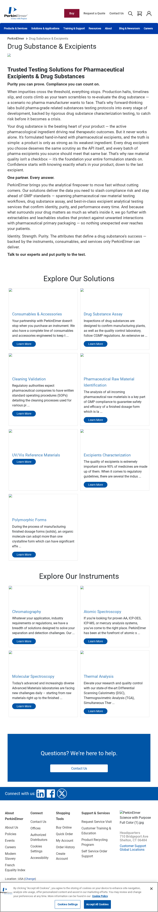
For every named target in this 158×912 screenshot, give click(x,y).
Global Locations (132, 850)
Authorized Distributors (38, 837)
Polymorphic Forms (29, 519)
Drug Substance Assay (103, 314)
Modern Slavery (10, 856)
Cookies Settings (68, 904)
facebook (51, 793)
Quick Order (64, 834)
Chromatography (26, 611)
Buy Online (64, 827)
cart (139, 13)
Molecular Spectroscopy (33, 676)
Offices (35, 828)
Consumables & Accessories (37, 314)
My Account (64, 841)
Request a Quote (94, 13)
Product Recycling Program (94, 842)
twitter (62, 793)
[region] (79, 897)
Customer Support (133, 846)
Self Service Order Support (94, 853)
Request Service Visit (96, 822)
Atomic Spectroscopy (102, 611)
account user (148, 13)
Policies (10, 834)
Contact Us (116, 13)
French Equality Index (15, 867)
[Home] (15, 13)
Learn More (24, 344)
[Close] (151, 888)
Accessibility (39, 858)
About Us (11, 827)
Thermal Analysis (99, 676)
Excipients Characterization (107, 455)
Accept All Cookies (97, 904)
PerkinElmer (15, 38)
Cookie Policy (100, 896)
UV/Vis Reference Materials (36, 455)
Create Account (62, 856)
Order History (65, 847)
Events (10, 841)
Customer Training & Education (96, 830)
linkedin (40, 793)
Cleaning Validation (29, 379)
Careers (148, 28)
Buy (71, 13)
